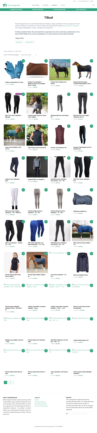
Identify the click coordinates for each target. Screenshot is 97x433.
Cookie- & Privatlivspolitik (41, 406)
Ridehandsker (29, 42)
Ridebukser (19, 42)
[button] (76, 1)
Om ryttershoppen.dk (40, 402)
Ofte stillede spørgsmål (41, 404)
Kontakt (37, 399)
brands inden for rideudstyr (71, 25)
